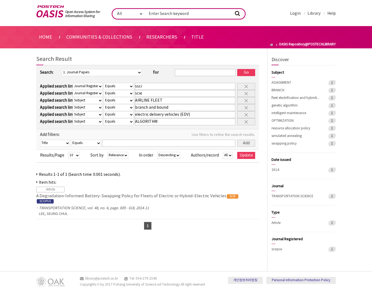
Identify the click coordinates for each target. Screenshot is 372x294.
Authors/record (205, 155)
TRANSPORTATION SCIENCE (292, 196)
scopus (277, 249)
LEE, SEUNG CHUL (53, 214)
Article (276, 223)
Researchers (161, 37)
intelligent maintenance (289, 113)
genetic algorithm (285, 105)
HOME (45, 37)
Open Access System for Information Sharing (68, 11)
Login (295, 13)
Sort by (96, 155)
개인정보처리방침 (245, 280)
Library (314, 13)
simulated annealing (287, 136)
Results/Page (52, 155)
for (156, 72)
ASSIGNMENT (281, 83)
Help (331, 13)
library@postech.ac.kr (101, 278)
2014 (275, 170)
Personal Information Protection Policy (301, 280)
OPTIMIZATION (283, 121)
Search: (46, 72)
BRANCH (278, 90)
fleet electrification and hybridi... (295, 98)
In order (146, 155)
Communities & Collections (99, 37)
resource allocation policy (291, 128)
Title (197, 37)
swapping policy (284, 143)
